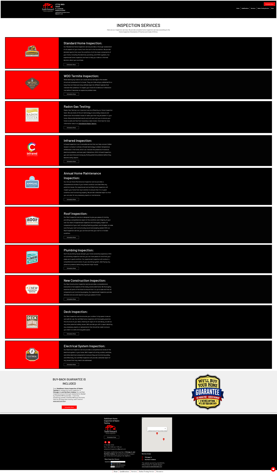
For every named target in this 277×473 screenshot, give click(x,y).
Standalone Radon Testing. (87, 123)
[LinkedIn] (109, 442)
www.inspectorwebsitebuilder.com (152, 466)
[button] (159, 471)
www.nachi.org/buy (59, 401)
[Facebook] (105, 442)
